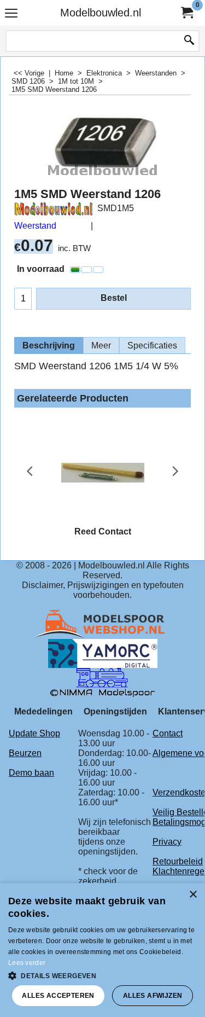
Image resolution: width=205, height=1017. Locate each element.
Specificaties (152, 345)
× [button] (193, 895)
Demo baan (31, 772)
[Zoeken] (189, 41)
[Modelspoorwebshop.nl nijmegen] (102, 624)
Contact (168, 733)
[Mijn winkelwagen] (186, 13)
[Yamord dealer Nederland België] (102, 653)
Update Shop (34, 733)
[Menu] (11, 14)
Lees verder (26, 963)
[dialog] (102, 950)
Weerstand (35, 225)
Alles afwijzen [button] (153, 995)
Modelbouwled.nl (100, 13)
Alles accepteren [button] (58, 995)
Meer (101, 345)
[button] (102, 975)
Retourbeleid (178, 861)
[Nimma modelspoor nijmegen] (102, 682)
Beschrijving (48, 345)
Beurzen (25, 753)
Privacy (167, 841)
